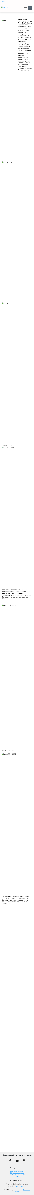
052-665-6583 (21, 1186)
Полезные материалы (17, 1174)
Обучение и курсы (17, 1173)
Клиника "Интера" (17, 1171)
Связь (17, 1176)
